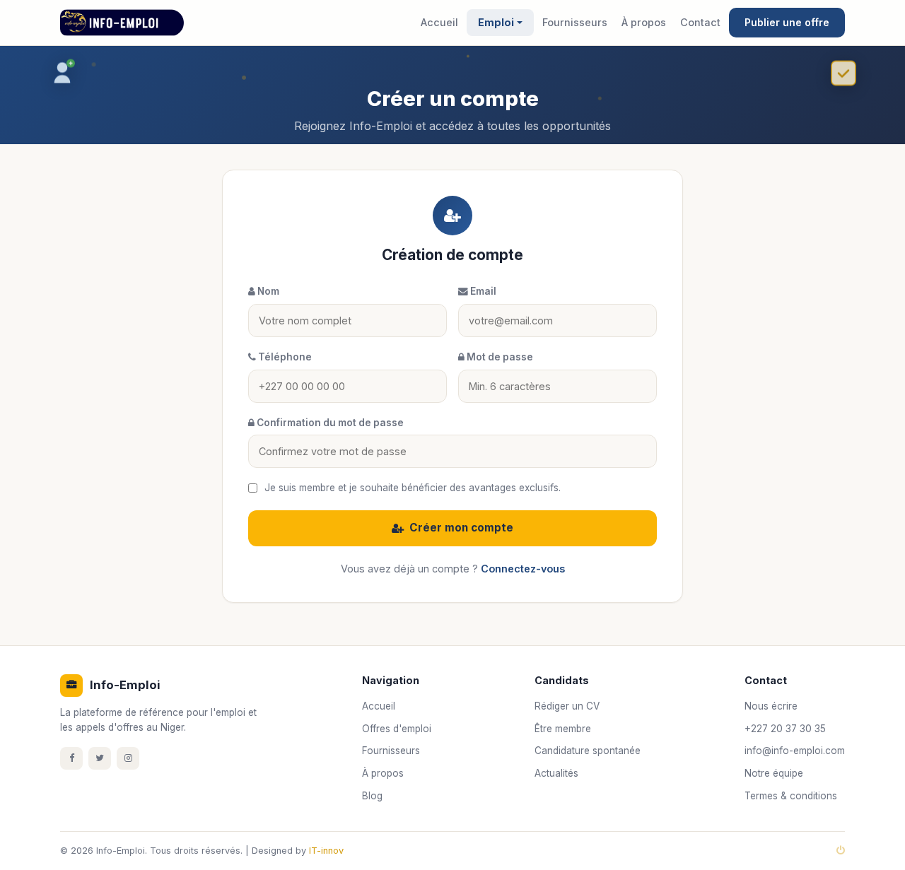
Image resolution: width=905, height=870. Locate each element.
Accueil (439, 22)
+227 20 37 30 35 (785, 728)
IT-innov (326, 850)
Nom (267, 291)
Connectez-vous (523, 569)
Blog (372, 795)
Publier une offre (787, 22)
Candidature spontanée (588, 750)
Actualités (556, 773)
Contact (700, 22)
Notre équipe (774, 773)
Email (482, 291)
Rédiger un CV (567, 706)
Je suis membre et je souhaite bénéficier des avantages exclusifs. (412, 487)
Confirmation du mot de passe (329, 422)
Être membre (563, 728)
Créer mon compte (461, 527)
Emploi (496, 22)
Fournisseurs (574, 22)
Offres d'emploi (396, 728)
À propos (643, 22)
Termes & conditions (791, 795)
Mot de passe (499, 357)
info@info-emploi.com (795, 750)
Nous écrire (771, 706)
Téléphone (284, 357)
